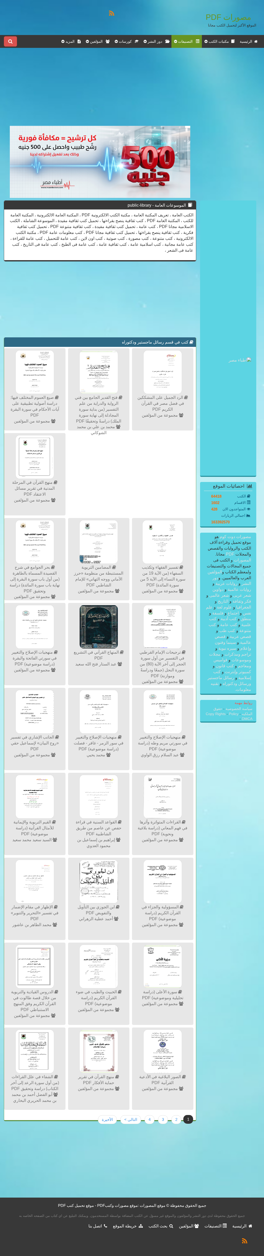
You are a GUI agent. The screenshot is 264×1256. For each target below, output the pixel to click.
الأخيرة (107, 1119)
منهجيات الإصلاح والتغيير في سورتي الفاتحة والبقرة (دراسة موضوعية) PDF (34, 658)
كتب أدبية (229, 619)
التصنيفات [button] (186, 41)
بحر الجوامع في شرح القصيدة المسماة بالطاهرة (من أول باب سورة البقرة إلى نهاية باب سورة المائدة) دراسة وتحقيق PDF (35, 579)
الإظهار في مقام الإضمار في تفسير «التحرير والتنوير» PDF (35, 913)
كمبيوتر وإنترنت (237, 672)
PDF (230, 554)
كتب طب (227, 630)
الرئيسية (247, 41)
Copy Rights (216, 714)
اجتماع (233, 613)
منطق (245, 619)
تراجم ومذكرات (237, 654)
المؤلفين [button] (97, 41)
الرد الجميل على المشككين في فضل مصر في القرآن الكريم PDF (160, 403)
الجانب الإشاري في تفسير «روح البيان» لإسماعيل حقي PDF (35, 743)
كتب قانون (225, 666)
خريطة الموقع (126, 1226)
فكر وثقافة (241, 601)
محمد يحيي (96, 755)
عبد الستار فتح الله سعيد (96, 664)
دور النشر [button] (156, 41)
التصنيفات (213, 1226)
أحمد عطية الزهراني (96, 919)
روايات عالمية (239, 589)
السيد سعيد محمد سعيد (32, 840)
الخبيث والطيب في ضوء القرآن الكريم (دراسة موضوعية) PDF (97, 998)
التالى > (130, 1119)
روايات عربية (226, 583)
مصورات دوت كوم (235, 536)
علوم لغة (224, 607)
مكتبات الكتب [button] (219, 41)
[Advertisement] (100, 90)
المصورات (242, 560)
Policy (233, 714)
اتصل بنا (96, 1226)
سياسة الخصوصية (238, 709)
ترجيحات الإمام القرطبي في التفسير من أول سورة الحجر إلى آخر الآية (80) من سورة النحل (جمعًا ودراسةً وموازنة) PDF (162, 664)
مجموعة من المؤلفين (160, 415)
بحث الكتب (158, 1226)
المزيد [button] (71, 41)
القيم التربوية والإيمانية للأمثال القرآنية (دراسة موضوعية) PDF (33, 828)
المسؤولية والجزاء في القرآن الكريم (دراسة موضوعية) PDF (161, 913)
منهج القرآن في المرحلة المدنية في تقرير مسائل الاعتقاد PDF (33, 488)
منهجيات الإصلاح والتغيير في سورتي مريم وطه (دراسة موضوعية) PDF (162, 743)
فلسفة (218, 613)
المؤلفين (215, 572)
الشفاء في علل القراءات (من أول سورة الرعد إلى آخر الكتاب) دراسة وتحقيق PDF (35, 1083)
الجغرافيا (243, 607)
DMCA (247, 719)
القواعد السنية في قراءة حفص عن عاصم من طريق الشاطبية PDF (98, 828)
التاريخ (223, 601)
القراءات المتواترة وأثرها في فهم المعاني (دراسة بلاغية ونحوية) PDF (162, 828)
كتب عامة (228, 624)
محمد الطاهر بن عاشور (32, 925)
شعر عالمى (219, 595)
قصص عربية (240, 636)
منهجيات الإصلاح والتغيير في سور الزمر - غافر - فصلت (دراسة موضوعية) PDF (98, 743)
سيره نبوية (227, 648)
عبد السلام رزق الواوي (160, 755)
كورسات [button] (126, 41)
